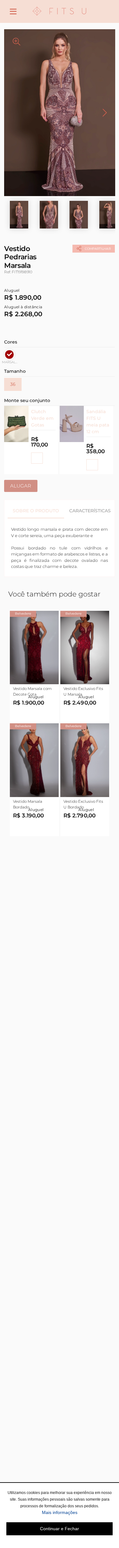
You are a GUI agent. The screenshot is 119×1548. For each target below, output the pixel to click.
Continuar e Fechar (59, 1528)
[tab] (36, 510)
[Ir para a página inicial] (60, 19)
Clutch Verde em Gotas (42, 418)
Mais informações (77, 1512)
